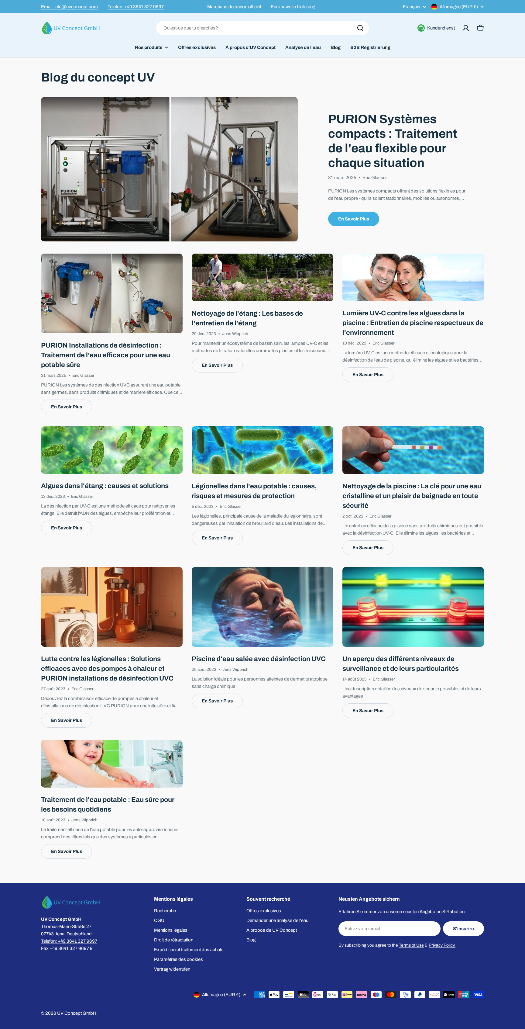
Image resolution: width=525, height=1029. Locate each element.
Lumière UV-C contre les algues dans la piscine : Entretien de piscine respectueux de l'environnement (412, 323)
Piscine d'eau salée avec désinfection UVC (259, 659)
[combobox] (262, 28)
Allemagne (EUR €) (459, 6)
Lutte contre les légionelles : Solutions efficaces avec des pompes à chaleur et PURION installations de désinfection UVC (107, 668)
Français (411, 7)
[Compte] (465, 28)
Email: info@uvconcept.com (69, 6)
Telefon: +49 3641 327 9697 (136, 6)
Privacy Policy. (442, 945)
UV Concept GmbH (76, 1013)
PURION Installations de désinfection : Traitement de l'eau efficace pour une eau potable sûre (105, 355)
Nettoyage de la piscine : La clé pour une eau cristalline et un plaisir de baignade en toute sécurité (411, 496)
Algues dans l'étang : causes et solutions (105, 486)
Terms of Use (411, 945)
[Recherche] (360, 28)
